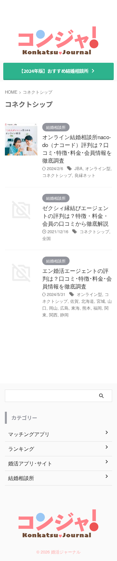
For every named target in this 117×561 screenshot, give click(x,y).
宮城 (101, 301)
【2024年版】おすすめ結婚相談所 (53, 70)
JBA (78, 168)
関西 (53, 315)
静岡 (64, 315)
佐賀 (74, 301)
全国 (46, 238)
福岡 (97, 308)
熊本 (86, 308)
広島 (64, 308)
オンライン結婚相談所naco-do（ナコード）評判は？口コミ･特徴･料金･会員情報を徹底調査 (77, 148)
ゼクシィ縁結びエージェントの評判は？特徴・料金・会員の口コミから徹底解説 (75, 215)
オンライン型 (97, 168)
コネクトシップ (57, 175)
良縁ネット (85, 175)
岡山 (53, 308)
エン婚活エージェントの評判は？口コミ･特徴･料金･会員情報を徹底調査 (77, 278)
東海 (75, 308)
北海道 (87, 301)
